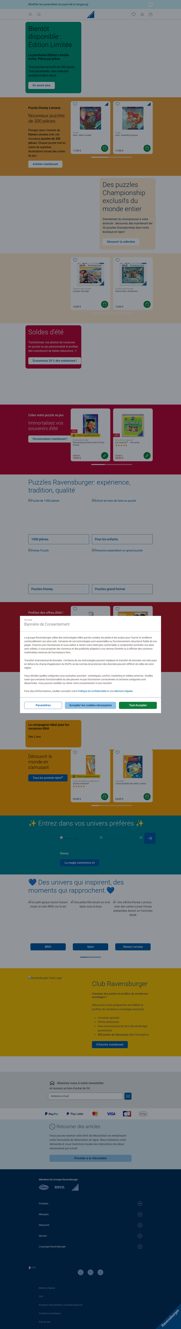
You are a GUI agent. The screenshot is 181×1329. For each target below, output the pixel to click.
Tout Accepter (138, 705)
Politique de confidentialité (92, 691)
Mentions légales (123, 691)
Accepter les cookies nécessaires (90, 705)
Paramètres (43, 705)
